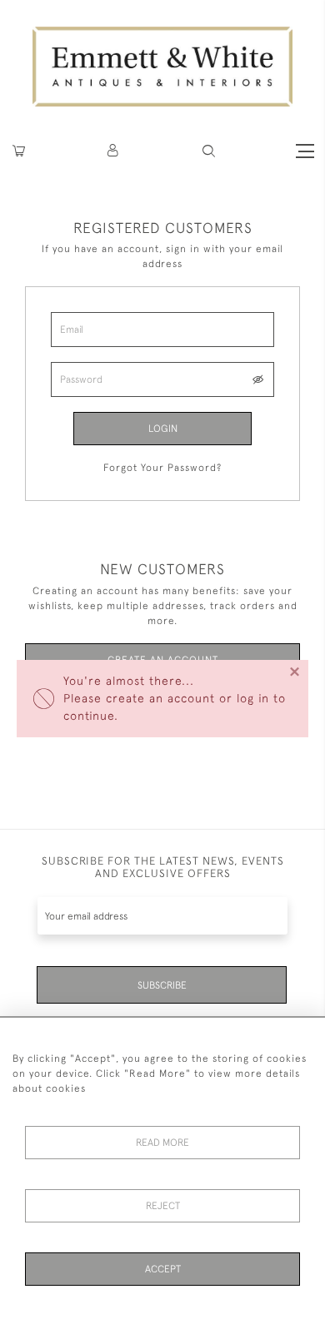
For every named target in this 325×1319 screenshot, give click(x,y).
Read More (162, 1142)
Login (163, 428)
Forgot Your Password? (162, 468)
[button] (209, 151)
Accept (163, 1269)
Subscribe (162, 985)
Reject (163, 1206)
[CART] (19, 151)
